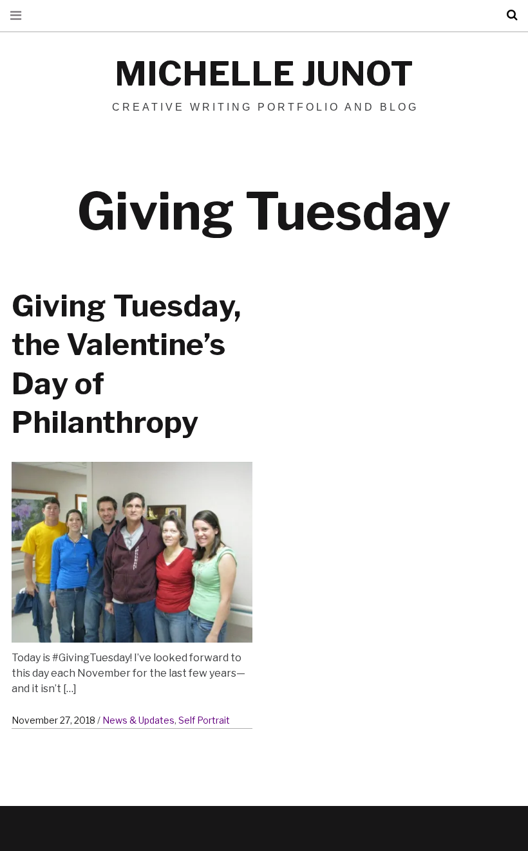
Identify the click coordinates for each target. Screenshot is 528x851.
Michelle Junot (264, 73)
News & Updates (138, 720)
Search (507, 15)
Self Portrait (204, 720)
